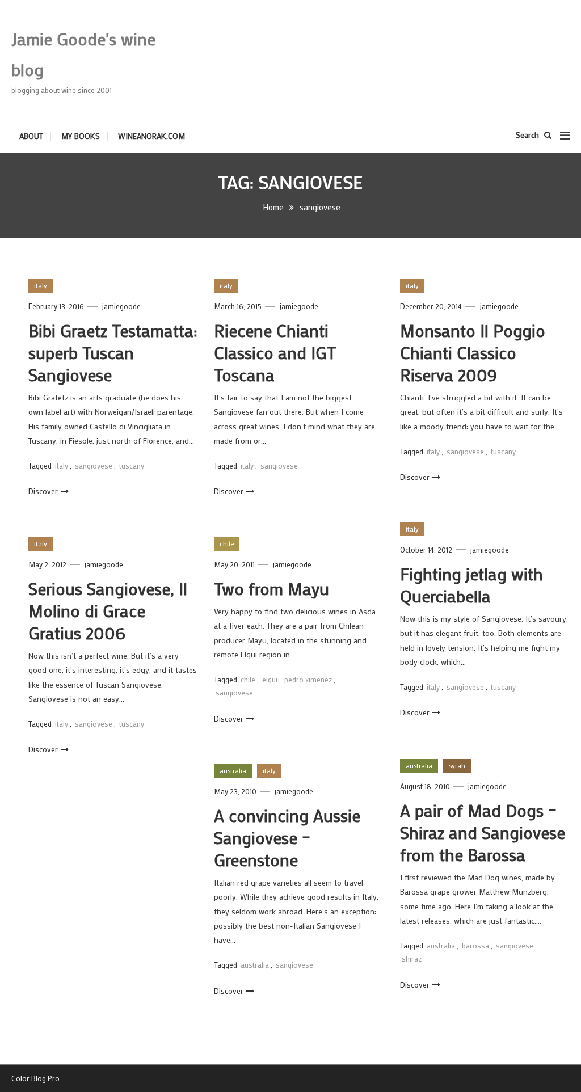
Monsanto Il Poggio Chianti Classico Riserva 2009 (472, 352)
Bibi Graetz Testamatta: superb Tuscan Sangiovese (112, 352)
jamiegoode (121, 306)
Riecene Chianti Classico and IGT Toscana (275, 352)
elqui (269, 679)
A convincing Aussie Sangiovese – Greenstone (287, 837)
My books (80, 135)
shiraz (412, 958)
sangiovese (93, 465)
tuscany (131, 465)
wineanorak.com (151, 135)
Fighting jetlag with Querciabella (471, 585)
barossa (475, 945)
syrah (457, 765)
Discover (43, 491)
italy (40, 285)
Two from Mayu (271, 588)
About (31, 135)
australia (419, 765)
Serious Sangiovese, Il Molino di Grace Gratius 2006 (107, 610)
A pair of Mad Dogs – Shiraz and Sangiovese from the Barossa (482, 832)
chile (227, 543)
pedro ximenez (308, 679)
